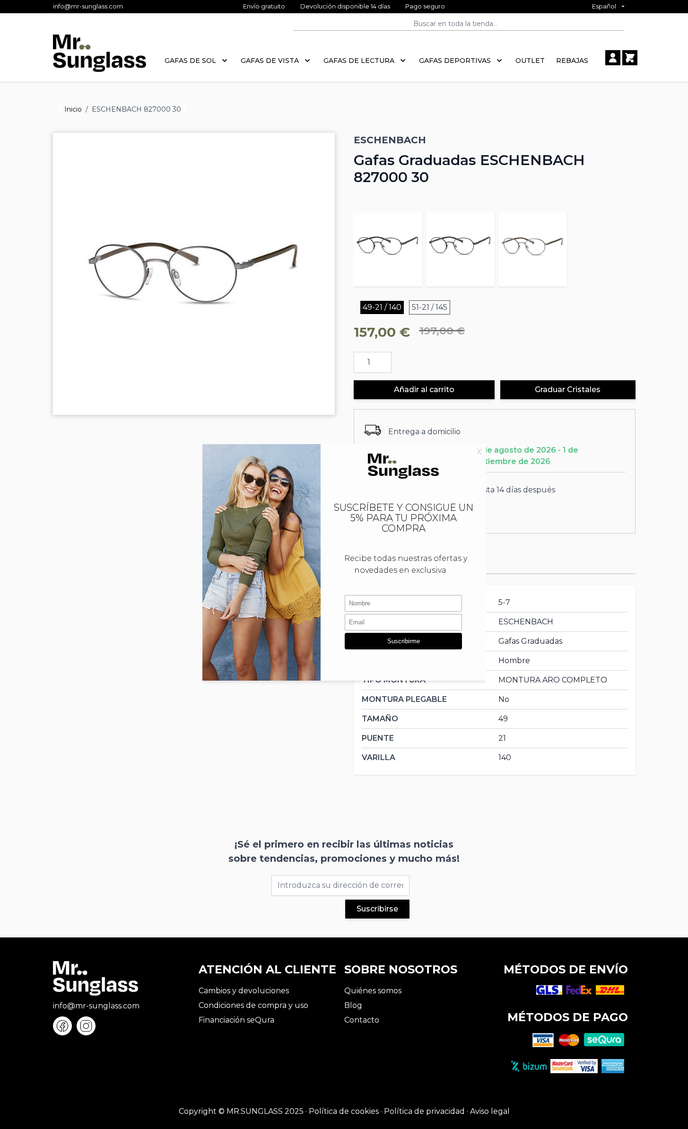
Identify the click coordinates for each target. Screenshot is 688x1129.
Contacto (361, 1019)
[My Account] (612, 57)
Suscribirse (377, 908)
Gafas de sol (190, 60)
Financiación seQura (236, 1019)
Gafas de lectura (358, 60)
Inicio (73, 109)
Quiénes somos (372, 990)
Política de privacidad (424, 1111)
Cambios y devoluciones (244, 990)
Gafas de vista (270, 60)
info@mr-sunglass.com (88, 6)
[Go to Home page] (99, 58)
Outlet (530, 60)
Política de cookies (344, 1111)
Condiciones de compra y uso (253, 1005)
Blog (353, 1005)
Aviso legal (490, 1111)
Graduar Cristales (568, 389)
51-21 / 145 (429, 307)
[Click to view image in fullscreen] (194, 274)
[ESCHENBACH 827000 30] (532, 246)
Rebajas (572, 60)
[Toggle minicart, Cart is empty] (629, 57)
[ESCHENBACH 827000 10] (388, 246)
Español (604, 6)
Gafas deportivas (455, 60)
